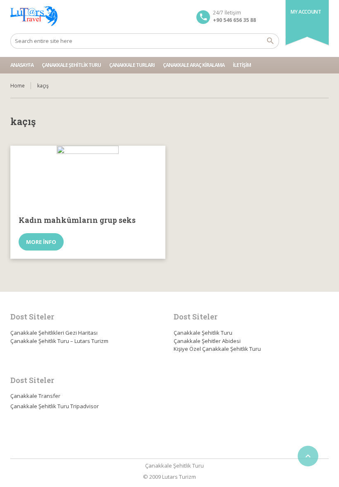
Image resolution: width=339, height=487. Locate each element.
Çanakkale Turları (132, 65)
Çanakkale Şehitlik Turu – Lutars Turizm (59, 341)
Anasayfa (21, 65)
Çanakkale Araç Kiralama (193, 65)
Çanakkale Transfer (35, 396)
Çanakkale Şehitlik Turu (71, 65)
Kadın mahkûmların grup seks (77, 220)
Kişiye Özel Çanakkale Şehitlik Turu (217, 348)
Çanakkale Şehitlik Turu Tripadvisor (54, 406)
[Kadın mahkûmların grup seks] (87, 177)
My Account (306, 11)
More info (41, 242)
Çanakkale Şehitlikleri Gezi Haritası (54, 332)
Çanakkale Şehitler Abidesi (207, 341)
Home (17, 85)
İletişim (242, 65)
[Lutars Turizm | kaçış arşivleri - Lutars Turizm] (33, 16)
